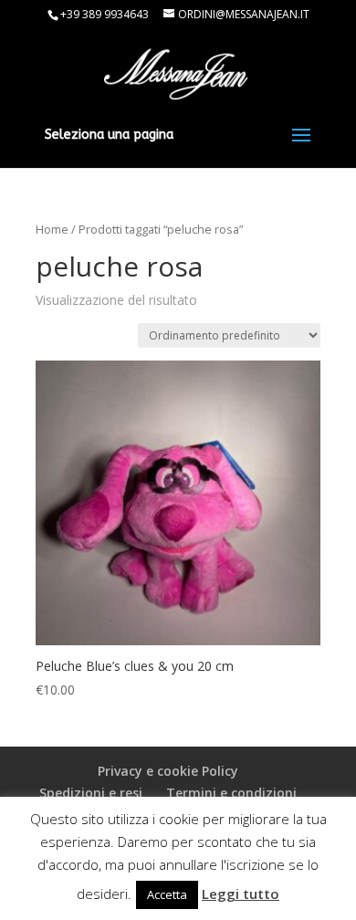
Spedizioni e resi (90, 792)
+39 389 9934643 (104, 14)
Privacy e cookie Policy (168, 770)
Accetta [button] (167, 894)
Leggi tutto (240, 893)
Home (52, 229)
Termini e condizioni (231, 792)
